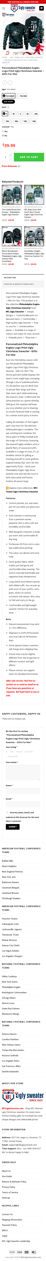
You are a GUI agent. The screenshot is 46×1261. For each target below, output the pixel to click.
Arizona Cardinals (10, 1055)
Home (4, 57)
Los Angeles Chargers (12, 956)
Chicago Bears (9, 997)
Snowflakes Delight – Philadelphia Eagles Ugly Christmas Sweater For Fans (34, 255)
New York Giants (10, 981)
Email (9, 799)
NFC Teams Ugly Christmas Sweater (26, 57)
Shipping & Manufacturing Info (19, 284)
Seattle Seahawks (10, 1071)
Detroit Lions (8, 1003)
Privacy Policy (8, 1187)
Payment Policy (9, 1225)
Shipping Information (12, 1219)
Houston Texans (10, 918)
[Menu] (3, 8)
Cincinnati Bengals (10, 887)
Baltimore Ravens (10, 882)
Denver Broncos (9, 940)
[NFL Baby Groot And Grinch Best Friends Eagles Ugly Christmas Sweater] (34, 194)
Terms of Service (10, 1192)
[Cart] (41, 8)
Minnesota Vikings (10, 1013)
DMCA (5, 1230)
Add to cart (29, 157)
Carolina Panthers (10, 1039)
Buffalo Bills (7, 860)
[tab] (23, 277)
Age (4, 89)
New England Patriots (12, 871)
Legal (4, 1235)
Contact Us (7, 1214)
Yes (6, 131)
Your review (12, 762)
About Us (6, 1170)
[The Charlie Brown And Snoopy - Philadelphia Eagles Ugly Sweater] (11, 194)
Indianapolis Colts (10, 923)
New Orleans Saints (11, 1044)
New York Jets (9, 876)
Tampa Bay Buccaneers (13, 1050)
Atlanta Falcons (9, 1034)
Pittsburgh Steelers (11, 898)
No (5, 135)
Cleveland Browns (10, 892)
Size (4, 107)
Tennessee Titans (10, 934)
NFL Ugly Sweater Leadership (16, 1241)
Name (9, 785)
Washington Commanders (14, 992)
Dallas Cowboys (9, 976)
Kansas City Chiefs (11, 945)
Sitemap (6, 1197)
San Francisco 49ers (11, 1066)
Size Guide (7, 1176)
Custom (6, 126)
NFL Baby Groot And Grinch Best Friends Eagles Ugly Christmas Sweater (33, 213)
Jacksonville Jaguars (12, 929)
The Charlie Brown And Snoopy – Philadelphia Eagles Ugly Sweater (11, 212)
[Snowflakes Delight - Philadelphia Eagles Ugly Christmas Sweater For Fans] (34, 236)
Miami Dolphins (9, 866)
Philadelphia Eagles (11, 987)
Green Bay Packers (11, 1008)
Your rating (11, 747)
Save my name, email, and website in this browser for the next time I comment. (22, 816)
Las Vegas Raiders (10, 950)
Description (10, 277)
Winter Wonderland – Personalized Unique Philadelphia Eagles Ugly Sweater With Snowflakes (12, 256)
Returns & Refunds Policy (14, 1181)
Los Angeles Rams (10, 1060)
